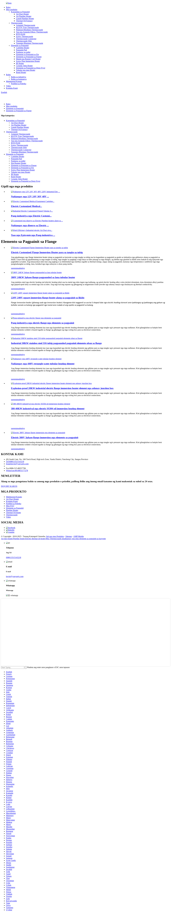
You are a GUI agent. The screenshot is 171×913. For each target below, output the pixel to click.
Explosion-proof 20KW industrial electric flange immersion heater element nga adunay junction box (62, 388)
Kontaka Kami (12, 88)
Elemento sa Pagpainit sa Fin (27, 54)
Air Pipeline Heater (23, 16)
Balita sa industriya (18, 77)
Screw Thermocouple (24, 36)
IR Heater (20, 63)
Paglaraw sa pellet (23, 52)
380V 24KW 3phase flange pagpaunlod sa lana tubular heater (43, 277)
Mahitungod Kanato (14, 81)
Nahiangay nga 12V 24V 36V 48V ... (30, 196)
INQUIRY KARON (9, 486)
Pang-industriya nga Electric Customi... (31, 216)
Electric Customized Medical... (26, 206)
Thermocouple (17, 23)
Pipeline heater (19, 539)
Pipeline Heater (12, 510)
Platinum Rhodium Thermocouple (29, 30)
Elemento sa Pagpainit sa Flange (29, 57)
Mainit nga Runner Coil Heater (28, 59)
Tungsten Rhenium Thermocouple (29, 43)
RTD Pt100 (20, 34)
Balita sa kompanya (19, 79)
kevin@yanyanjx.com (14, 576)
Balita (8, 75)
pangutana (15, 268)
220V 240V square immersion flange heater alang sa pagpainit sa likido (47, 297)
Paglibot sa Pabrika (18, 84)
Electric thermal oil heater (35, 539)
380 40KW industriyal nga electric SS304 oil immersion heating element (47, 408)
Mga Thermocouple (53, 539)
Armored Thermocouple (25, 25)
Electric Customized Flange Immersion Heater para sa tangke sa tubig (47, 252)
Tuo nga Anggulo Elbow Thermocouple (32, 32)
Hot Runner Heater (18, 163)
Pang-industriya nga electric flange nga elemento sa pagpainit (42, 323)
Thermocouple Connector (26, 39)
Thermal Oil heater (13, 513)
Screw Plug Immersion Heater (28, 61)
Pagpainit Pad (21, 50)
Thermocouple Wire (24, 41)
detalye (22, 268)
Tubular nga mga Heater (25, 70)
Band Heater (21, 72)
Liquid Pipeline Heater (25, 18)
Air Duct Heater (22, 14)
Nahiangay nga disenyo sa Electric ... (30, 225)
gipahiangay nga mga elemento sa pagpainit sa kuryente (84, 539)
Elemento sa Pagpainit (20, 45)
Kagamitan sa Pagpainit (20, 12)
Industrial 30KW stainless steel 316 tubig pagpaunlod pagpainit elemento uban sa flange (56, 343)
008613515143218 (13, 557)
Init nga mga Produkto (55, 536)
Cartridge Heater (22, 48)
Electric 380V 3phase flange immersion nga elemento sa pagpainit (44, 437)
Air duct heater (7, 539)
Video (8, 86)
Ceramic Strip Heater (24, 66)
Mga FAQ (10, 506)
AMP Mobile (78, 536)
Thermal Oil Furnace (24, 21)
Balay (8, 7)
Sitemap (68, 536)
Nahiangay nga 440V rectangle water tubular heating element (42, 363)
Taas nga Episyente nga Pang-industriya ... (33, 235)
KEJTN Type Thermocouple (27, 27)
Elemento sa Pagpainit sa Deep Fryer (30, 68)
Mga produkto (11, 9)
